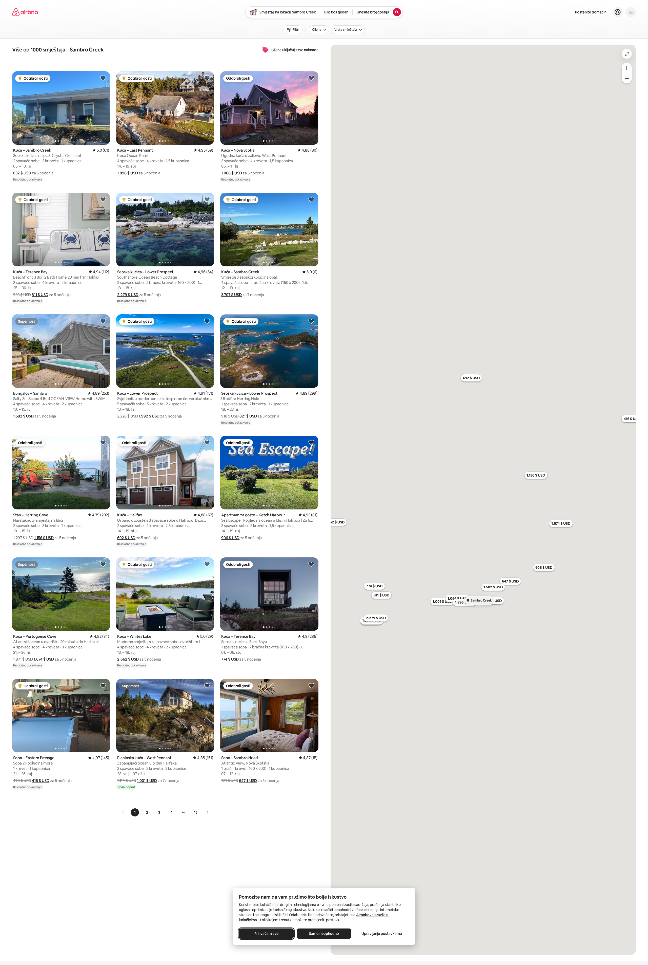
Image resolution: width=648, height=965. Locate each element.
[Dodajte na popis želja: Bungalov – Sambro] (103, 321)
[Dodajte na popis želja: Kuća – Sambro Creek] (103, 78)
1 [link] (135, 812)
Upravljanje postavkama (381, 933)
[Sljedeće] (207, 812)
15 (195, 812)
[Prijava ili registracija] (618, 12)
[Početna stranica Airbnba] (25, 12)
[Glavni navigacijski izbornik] (631, 12)
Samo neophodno (324, 933)
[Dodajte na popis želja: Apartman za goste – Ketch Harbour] (311, 442)
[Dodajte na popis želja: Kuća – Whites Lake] (207, 564)
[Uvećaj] (627, 68)
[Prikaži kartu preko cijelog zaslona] (627, 54)
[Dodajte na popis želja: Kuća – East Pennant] (207, 78)
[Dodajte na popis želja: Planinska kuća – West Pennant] (207, 685)
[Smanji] (627, 78)
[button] (22, 173)
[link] (123, 812)
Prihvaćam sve (266, 933)
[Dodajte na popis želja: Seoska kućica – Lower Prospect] (207, 199)
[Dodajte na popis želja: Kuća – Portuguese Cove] (103, 564)
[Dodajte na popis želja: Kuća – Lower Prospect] (207, 321)
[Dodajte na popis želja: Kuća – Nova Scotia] (311, 78)
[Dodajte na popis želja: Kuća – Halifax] (207, 442)
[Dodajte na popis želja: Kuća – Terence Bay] (103, 199)
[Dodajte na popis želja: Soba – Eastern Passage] (103, 685)
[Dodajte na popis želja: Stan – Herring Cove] (103, 442)
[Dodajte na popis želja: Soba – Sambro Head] (311, 685)
